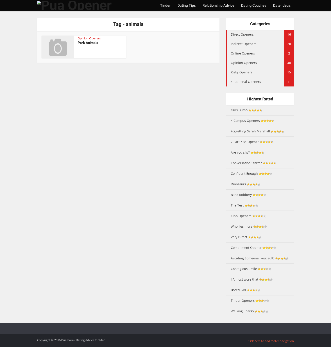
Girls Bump (239, 110)
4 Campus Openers (245, 120)
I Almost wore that (244, 279)
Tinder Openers (243, 300)
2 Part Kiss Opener (245, 142)
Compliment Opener (246, 247)
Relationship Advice (218, 5)
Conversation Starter (246, 163)
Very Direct (239, 237)
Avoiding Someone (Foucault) (252, 258)
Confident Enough (244, 173)
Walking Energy (242, 311)
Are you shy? (240, 152)
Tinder (165, 5)
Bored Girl (238, 290)
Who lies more (241, 226)
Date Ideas (281, 5)
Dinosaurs (238, 184)
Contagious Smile (244, 269)
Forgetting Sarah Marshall (250, 131)
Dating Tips (186, 5)
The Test (237, 205)
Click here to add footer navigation (271, 341)
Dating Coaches (253, 5)
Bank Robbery (241, 195)
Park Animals (88, 43)
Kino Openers (241, 216)
